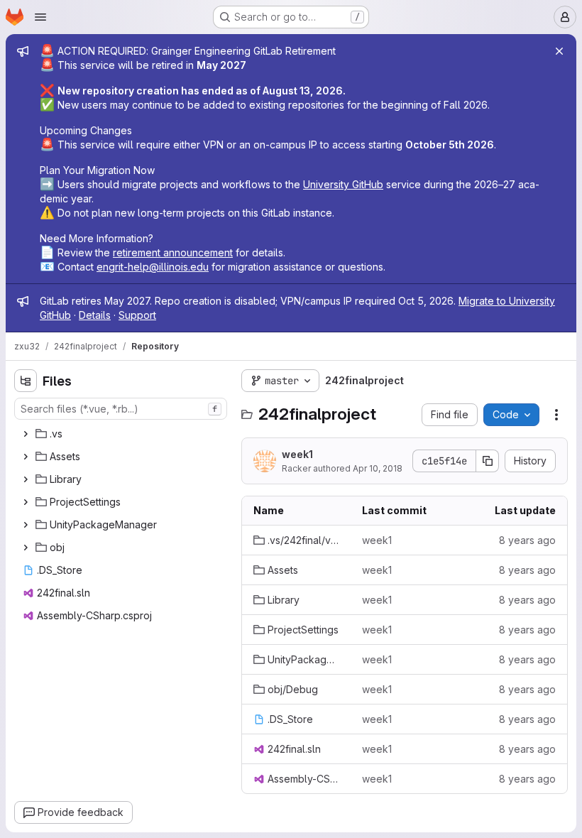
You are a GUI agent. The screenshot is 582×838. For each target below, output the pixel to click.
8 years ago (527, 540)
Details (95, 315)
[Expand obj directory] (25, 547)
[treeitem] (122, 434)
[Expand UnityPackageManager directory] (25, 524)
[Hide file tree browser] (25, 380)
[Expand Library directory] (25, 479)
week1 (297, 454)
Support (137, 315)
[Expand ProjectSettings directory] (25, 502)
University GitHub (343, 184)
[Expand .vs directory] (25, 433)
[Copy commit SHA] (487, 461)
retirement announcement (173, 252)
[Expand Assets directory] (25, 456)
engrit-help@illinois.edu (153, 267)
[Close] (559, 51)
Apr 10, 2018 (377, 468)
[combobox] (120, 409)
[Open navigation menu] (40, 17)
